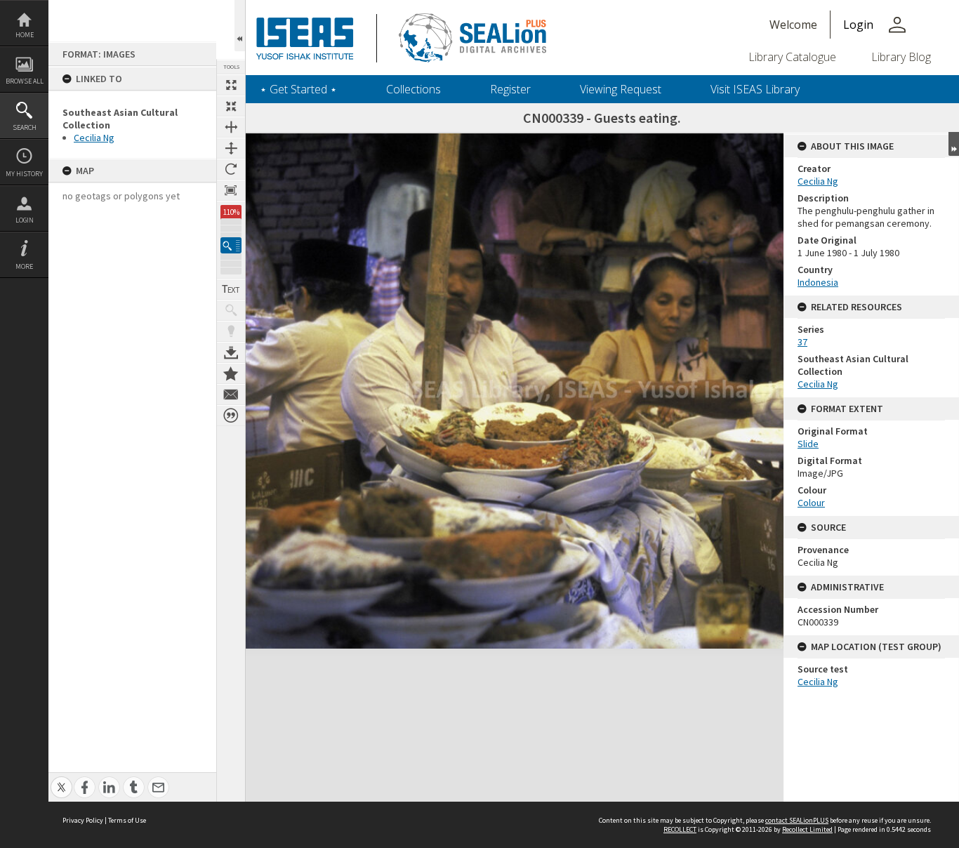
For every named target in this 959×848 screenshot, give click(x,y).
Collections (413, 89)
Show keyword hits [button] (231, 310)
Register (510, 89)
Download (231, 352)
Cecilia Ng (94, 137)
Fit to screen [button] (231, 106)
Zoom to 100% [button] (231, 190)
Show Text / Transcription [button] (231, 289)
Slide (808, 443)
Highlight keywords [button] (231, 331)
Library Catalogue (792, 57)
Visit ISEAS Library (755, 89)
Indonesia (818, 282)
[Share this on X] (61, 779)
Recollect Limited (807, 829)
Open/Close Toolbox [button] (239, 25)
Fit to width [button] (231, 127)
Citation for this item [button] (231, 415)
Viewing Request (620, 89)
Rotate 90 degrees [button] (231, 169)
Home (24, 34)
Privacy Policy (82, 820)
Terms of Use (127, 820)
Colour (811, 502)
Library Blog (901, 57)
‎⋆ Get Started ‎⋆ (298, 89)
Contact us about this (231, 394)
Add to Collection (231, 373)
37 (802, 342)
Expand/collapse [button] (953, 144)
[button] (231, 245)
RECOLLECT (679, 829)
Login (24, 220)
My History (24, 173)
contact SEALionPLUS (796, 820)
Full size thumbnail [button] (231, 84)
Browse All (25, 81)
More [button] (24, 266)
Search (25, 127)
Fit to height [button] (231, 148)
